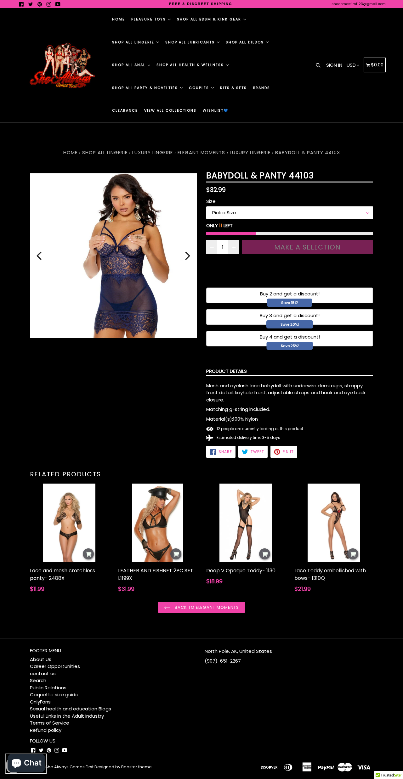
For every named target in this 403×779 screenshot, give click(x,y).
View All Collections (170, 110)
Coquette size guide (54, 694)
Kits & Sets (233, 87)
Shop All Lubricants (190, 42)
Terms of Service (49, 723)
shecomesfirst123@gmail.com (359, 3)
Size (211, 201)
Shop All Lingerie (134, 42)
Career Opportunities (55, 666)
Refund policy (45, 730)
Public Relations (48, 687)
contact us (43, 673)
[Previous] (39, 256)
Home (118, 19)
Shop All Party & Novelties (145, 87)
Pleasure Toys (149, 19)
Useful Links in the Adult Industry (67, 716)
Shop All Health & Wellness (190, 64)
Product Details (226, 371)
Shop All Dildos (245, 42)
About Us (40, 659)
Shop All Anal (129, 64)
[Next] (188, 256)
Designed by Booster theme (123, 767)
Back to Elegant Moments (206, 607)
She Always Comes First (69, 767)
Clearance (125, 110)
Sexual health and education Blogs (70, 708)
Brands (261, 87)
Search (38, 680)
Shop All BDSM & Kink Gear (210, 19)
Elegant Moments (201, 152)
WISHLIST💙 (216, 110)
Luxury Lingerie (152, 152)
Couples (200, 87)
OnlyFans (40, 701)
